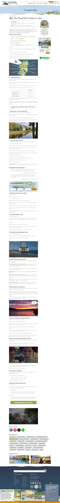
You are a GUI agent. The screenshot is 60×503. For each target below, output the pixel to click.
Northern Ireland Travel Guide (37, 447)
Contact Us (15, 476)
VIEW (12, 462)
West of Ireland (28, 449)
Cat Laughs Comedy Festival (16, 375)
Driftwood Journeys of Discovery (14, 291)
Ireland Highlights (20, 447)
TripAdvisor (32, 172)
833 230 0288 (34, 478)
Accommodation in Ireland (31, 436)
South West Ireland (20, 449)
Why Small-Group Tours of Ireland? (25, 481)
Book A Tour (23, 476)
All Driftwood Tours (24, 478)
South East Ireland (13, 449)
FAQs (14, 478)
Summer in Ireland (19, 380)
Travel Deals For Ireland (25, 477)
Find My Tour (51, 1)
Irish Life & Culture (28, 445)
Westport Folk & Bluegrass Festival (17, 377)
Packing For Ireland (13, 441)
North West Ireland (28, 447)
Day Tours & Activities (25, 485)
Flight (17, 42)
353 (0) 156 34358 (35, 476)
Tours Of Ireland (24, 482)
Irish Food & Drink (42, 443)
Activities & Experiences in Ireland (42, 436)
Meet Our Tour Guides (25, 484)
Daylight (22, 38)
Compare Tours (24, 483)
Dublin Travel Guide (13, 447)
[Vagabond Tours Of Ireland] (9, 2)
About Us (15, 477)
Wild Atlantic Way (34, 449)
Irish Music (34, 445)
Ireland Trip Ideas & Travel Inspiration (41, 441)
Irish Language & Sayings (19, 445)
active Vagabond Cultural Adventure (18, 268)
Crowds (23, 40)
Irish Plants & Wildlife (21, 441)
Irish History (12, 445)
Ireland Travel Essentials (30, 441)
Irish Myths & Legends (42, 445)
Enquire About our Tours (23, 402)
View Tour (44, 50)
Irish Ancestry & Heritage (13, 443)
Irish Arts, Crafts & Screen (23, 443)
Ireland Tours (23, 486)
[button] (23, 249)
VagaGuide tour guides (27, 226)
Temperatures (24, 36)
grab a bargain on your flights (24, 237)
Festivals (18, 45)
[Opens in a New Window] (23, 430)
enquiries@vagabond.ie (34, 477)
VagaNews (41, 449)
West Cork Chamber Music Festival (17, 378)
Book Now (12, 107)
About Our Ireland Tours (21, 436)
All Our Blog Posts (12, 436)
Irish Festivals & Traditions (33, 443)
